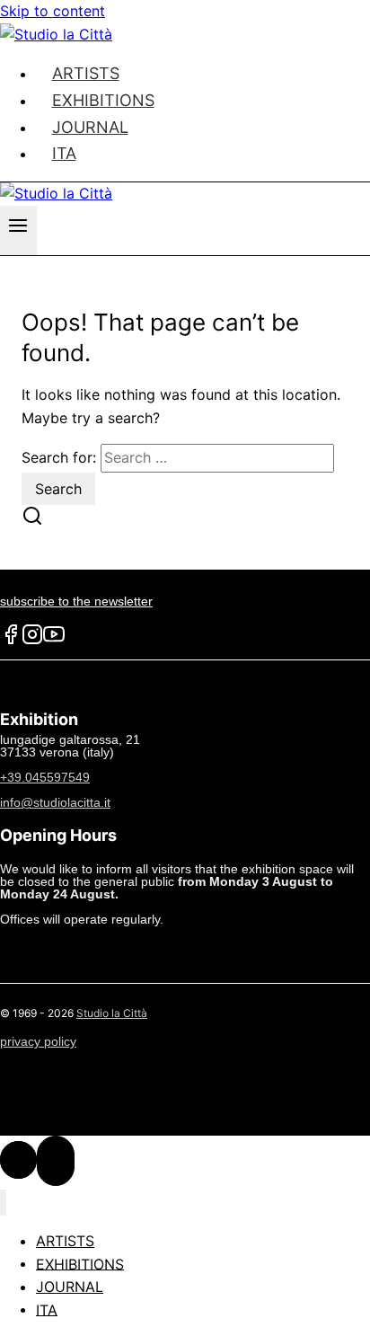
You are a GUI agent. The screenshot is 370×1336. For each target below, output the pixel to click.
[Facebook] (11, 640)
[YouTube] (54, 640)
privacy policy (38, 1041)
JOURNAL (69, 1287)
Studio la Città (111, 1013)
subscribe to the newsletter (76, 601)
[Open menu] (18, 230)
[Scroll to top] (18, 1159)
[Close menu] (3, 1203)
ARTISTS (65, 1241)
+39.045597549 (45, 777)
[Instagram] (32, 640)
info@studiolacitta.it (55, 802)
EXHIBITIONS (80, 1263)
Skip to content (52, 11)
